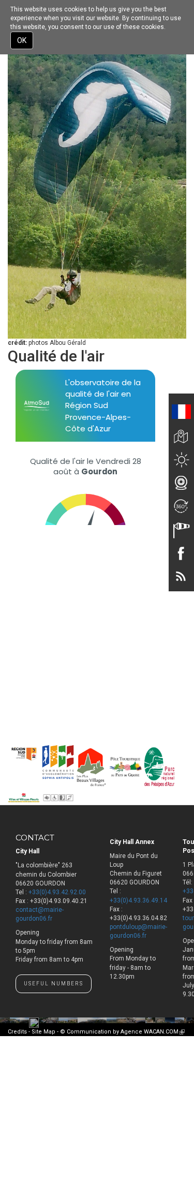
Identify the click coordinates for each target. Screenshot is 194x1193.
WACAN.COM (164, 1031)
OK (21, 40)
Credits (17, 1031)
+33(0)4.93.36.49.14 (138, 900)
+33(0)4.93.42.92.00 (57, 892)
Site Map (43, 1031)
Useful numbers (53, 983)
